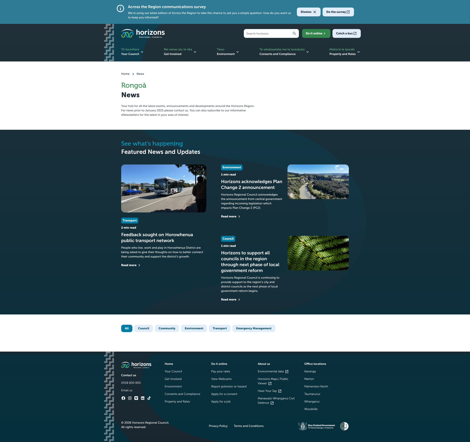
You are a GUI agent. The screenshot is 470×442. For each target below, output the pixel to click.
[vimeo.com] (136, 398)
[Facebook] (123, 398)
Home (125, 74)
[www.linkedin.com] (142, 398)
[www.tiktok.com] (149, 398)
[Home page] (143, 33)
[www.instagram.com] (130, 398)
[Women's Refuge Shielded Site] (344, 426)
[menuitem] (132, 52)
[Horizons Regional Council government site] (136, 364)
